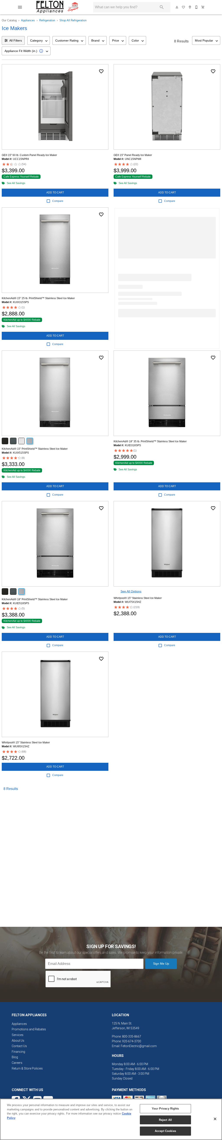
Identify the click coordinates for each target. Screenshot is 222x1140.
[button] (20, 7)
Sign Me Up (161, 963)
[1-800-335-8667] (196, 7)
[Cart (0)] (203, 7)
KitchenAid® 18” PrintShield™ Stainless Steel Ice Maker (35, 599)
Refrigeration (47, 20)
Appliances (28, 20)
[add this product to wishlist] (101, 71)
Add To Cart (55, 192)
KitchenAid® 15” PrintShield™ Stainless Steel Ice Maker (35, 448)
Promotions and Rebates (29, 1029)
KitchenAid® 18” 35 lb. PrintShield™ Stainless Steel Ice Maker (150, 441)
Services (17, 1035)
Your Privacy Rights (165, 1108)
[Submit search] (162, 7)
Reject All (165, 1120)
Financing (18, 1051)
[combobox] (38, 40)
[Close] (215, 1119)
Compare (57, 201)
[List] (183, 7)
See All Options (131, 591)
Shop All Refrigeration (73, 20)
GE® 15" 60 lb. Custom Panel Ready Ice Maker (29, 155)
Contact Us (19, 1046)
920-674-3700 (131, 1041)
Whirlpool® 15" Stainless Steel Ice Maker (138, 598)
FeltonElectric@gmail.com (139, 1046)
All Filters (15, 40)
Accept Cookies (165, 1131)
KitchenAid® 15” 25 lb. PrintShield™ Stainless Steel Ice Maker (38, 298)
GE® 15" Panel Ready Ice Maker (133, 155)
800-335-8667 (131, 1036)
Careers (17, 1063)
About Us (18, 1040)
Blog (15, 1057)
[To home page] (57, 7)
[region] (111, 1119)
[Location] (190, 7)
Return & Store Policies (27, 1068)
